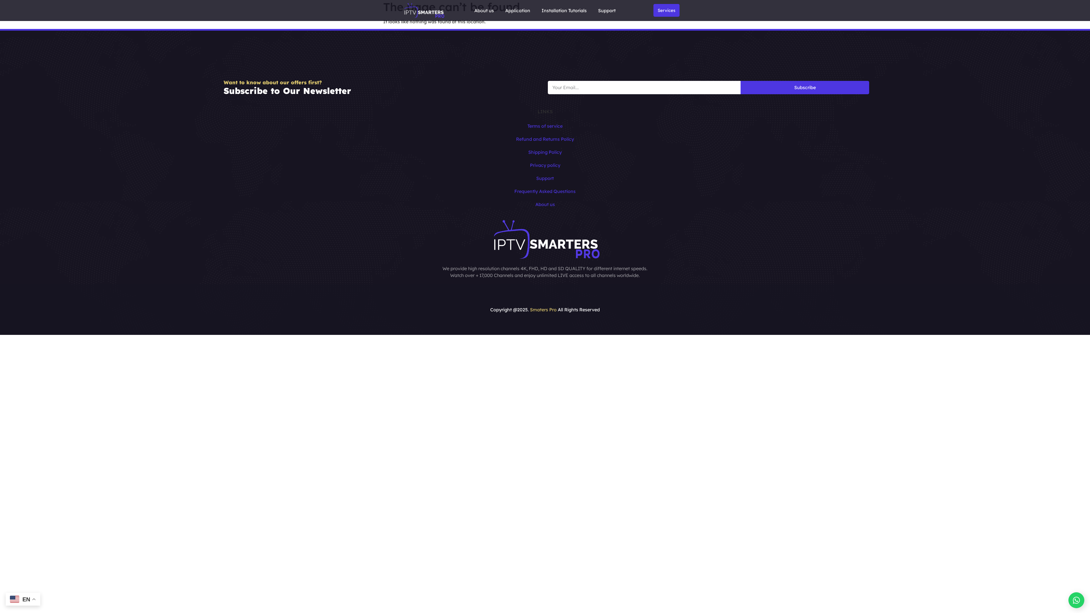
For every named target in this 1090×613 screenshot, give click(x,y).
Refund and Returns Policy (545, 139)
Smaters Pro (543, 309)
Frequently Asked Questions (545, 191)
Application (517, 10)
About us (484, 10)
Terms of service (545, 126)
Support (607, 10)
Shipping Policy (545, 152)
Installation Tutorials (564, 10)
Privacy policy (545, 165)
